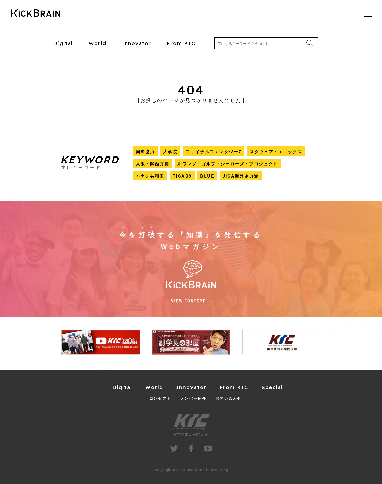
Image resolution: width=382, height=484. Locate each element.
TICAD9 (182, 176)
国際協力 (145, 151)
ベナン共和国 (150, 176)
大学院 (170, 151)
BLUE (207, 176)
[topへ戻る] (35, 13)
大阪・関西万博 (152, 164)
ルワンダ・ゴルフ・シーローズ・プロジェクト (227, 164)
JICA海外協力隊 (241, 176)
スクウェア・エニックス (276, 151)
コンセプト (160, 398)
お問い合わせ (229, 398)
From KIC (181, 43)
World (97, 43)
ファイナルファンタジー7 (213, 151)
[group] (100, 342)
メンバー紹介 (193, 398)
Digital (63, 43)
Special (272, 387)
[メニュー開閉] (368, 13)
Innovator (136, 43)
